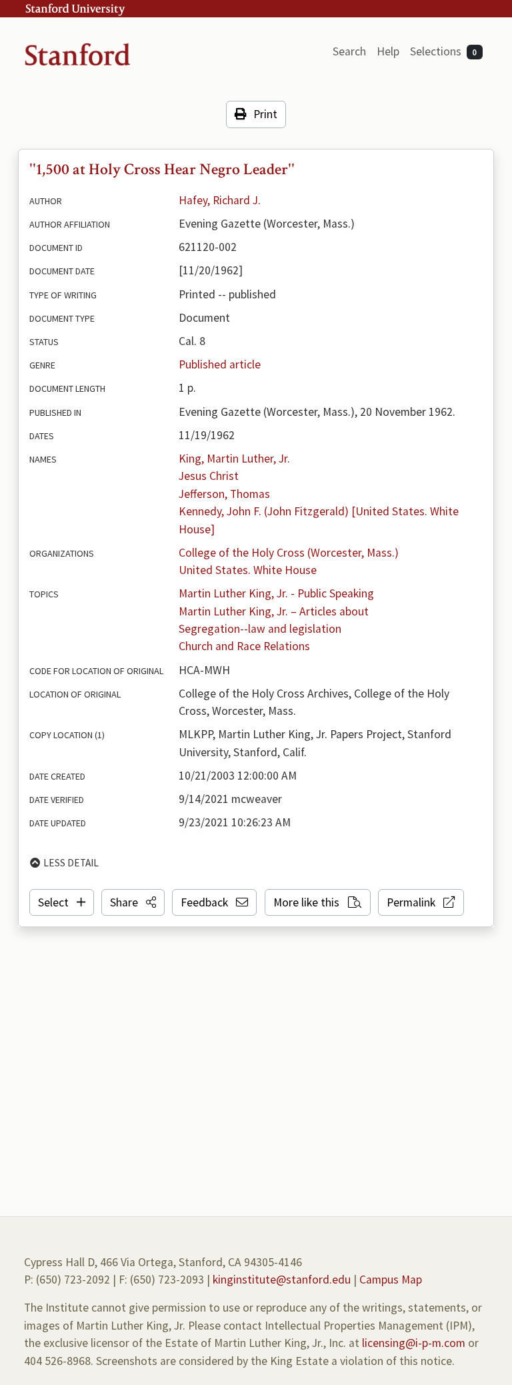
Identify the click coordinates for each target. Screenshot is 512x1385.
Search (349, 51)
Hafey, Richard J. (220, 200)
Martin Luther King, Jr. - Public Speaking (276, 593)
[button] (133, 902)
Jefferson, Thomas (224, 494)
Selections (443, 51)
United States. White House (248, 570)
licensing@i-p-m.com (413, 1343)
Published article (220, 364)
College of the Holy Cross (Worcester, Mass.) (289, 552)
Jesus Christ (209, 476)
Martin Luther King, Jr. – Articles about (274, 611)
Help (388, 51)
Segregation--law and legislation (260, 628)
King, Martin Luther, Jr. (234, 458)
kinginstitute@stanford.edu (282, 1279)
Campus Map (390, 1279)
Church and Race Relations (244, 646)
